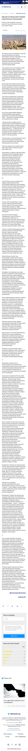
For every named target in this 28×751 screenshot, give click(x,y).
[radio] (4, 622)
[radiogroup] (8, 622)
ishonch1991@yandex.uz (14, 730)
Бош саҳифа (5, 13)
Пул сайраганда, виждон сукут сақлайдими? (14, 701)
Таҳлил (12, 13)
